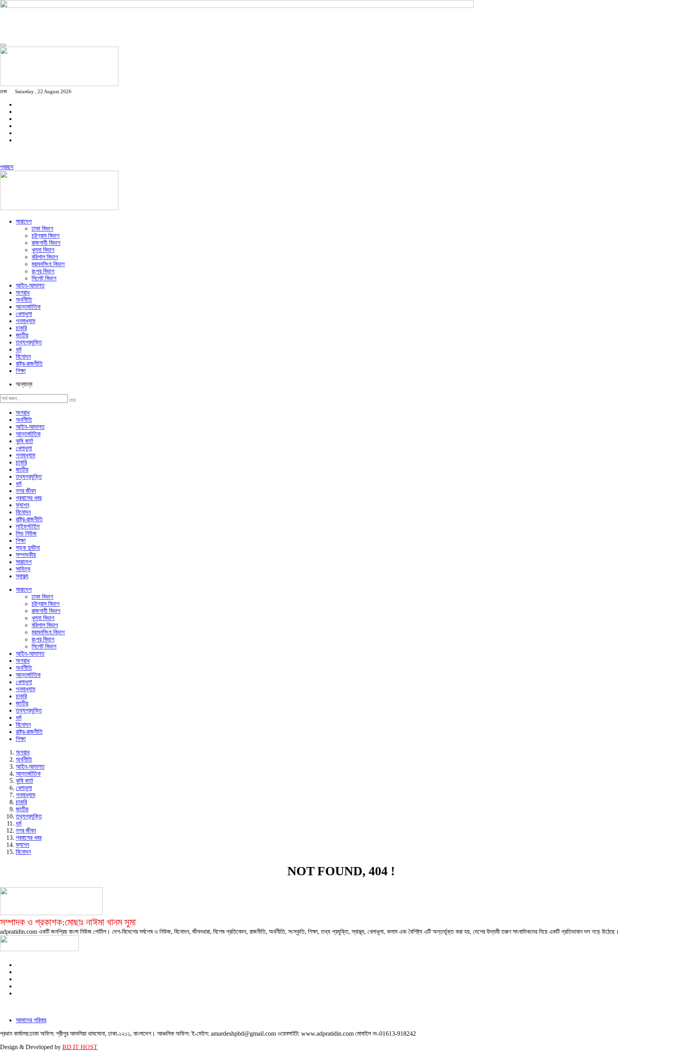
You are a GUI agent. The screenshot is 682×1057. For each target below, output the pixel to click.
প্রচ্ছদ (6, 167)
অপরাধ (23, 292)
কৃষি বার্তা (24, 441)
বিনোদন (23, 356)
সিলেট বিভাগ (44, 278)
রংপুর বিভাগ (43, 271)
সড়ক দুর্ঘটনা (28, 547)
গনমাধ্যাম (25, 321)
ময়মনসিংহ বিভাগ (48, 264)
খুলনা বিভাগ (43, 249)
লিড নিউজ (26, 533)
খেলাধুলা (24, 313)
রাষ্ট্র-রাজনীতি (29, 363)
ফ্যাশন (22, 505)
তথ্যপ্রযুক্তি (29, 342)
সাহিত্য (23, 569)
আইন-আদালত (30, 285)
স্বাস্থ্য (22, 576)
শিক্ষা (21, 370)
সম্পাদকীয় (26, 554)
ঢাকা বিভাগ (42, 228)
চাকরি (21, 328)
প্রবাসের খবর (28, 498)
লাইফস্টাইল (27, 526)
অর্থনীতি (24, 299)
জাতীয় (22, 335)
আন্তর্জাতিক (28, 306)
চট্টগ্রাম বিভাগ (46, 235)
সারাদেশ (24, 221)
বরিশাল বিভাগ (45, 257)
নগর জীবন (26, 490)
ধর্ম (18, 349)
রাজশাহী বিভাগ (46, 242)
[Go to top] (3, 45)
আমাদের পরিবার (31, 1020)
